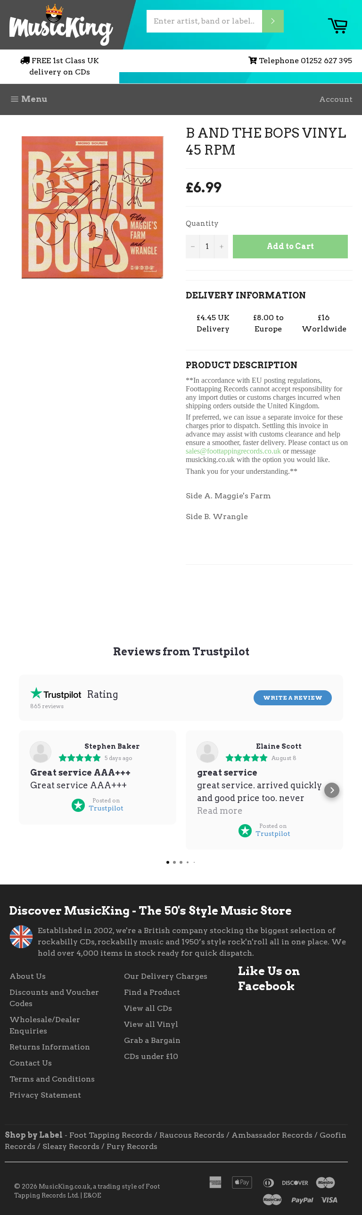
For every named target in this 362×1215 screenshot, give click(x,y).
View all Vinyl (151, 1024)
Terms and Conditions (52, 1078)
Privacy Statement (45, 1095)
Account (336, 99)
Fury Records (132, 1146)
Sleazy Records (70, 1146)
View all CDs (148, 1008)
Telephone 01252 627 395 (305, 60)
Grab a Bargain (152, 1040)
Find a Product (152, 992)
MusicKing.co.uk (64, 1186)
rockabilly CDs (66, 941)
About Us (27, 976)
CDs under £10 (151, 1056)
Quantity (202, 223)
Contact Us (30, 1062)
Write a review (292, 697)
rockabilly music (131, 941)
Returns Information (49, 1046)
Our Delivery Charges (165, 976)
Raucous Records (191, 1135)
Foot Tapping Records (110, 1135)
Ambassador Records (272, 1135)
